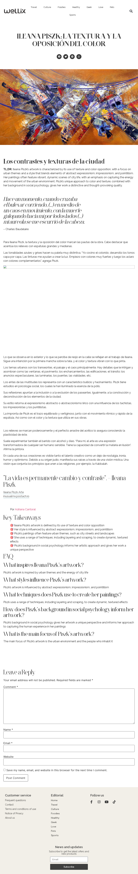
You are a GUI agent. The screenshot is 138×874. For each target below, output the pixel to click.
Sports (72, 15)
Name (8, 729)
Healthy (76, 7)
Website (8, 756)
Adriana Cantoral (25, 509)
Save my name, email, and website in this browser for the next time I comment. (56, 770)
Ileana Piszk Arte (13, 492)
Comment (10, 687)
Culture (47, 7)
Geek (89, 7)
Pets (112, 7)
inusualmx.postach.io (16, 496)
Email (7, 743)
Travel (34, 7)
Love (100, 7)
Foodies (61, 7)
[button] (131, 11)
